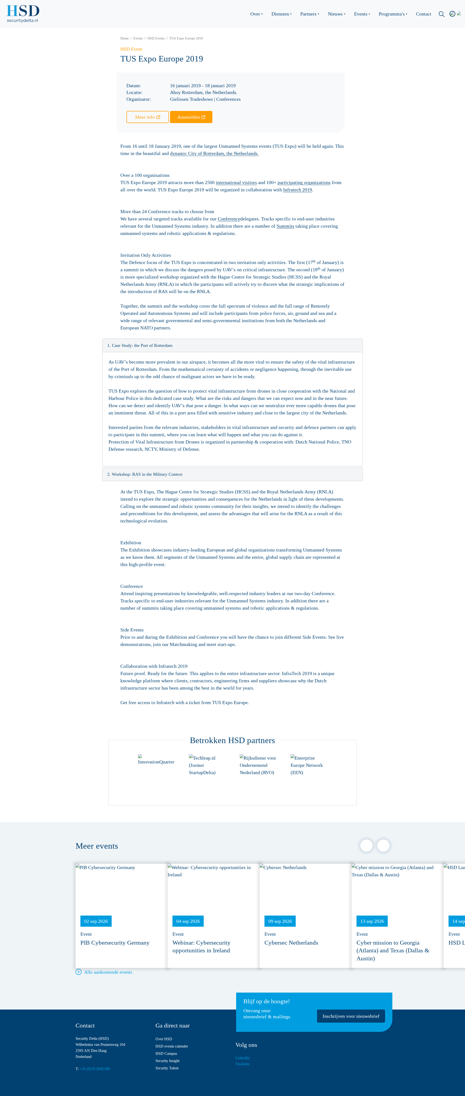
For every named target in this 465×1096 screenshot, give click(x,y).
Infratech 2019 (297, 189)
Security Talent (166, 1068)
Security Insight (167, 1061)
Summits (285, 226)
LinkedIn (242, 1058)
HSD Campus (166, 1053)
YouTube (242, 1064)
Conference (229, 218)
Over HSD (163, 1039)
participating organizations (304, 182)
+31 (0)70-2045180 (95, 1069)
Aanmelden (188, 117)
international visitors (236, 182)
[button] (232, 345)
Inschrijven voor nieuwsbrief (351, 1016)
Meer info (145, 117)
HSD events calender (171, 1046)
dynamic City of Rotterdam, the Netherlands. (214, 153)
